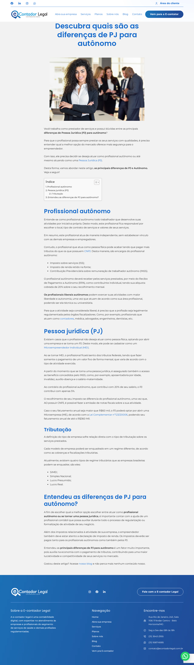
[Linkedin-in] (19, 3)
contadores (67, 318)
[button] (185, 656)
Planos (99, 14)
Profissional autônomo (59, 186)
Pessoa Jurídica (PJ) (90, 160)
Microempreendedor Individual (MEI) (66, 347)
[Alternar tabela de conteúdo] (95, 182)
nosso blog (85, 563)
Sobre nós (113, 14)
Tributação (57, 193)
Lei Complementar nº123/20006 (108, 414)
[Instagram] (27, 3)
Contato (137, 14)
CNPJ (87, 251)
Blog (125, 14)
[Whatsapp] (34, 3)
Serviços (86, 14)
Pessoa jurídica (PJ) (58, 190)
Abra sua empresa (66, 14)
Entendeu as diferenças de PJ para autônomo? (73, 197)
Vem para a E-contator (164, 14)
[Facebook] (12, 3)
